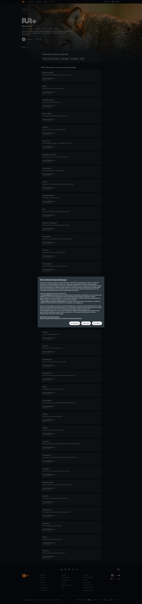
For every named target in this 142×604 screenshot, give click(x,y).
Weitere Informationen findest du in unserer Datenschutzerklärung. (61, 318)
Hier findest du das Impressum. (49, 317)
